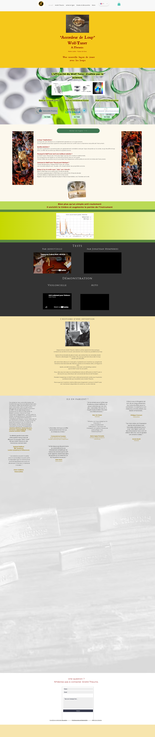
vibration (50, 142)
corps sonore (78, 142)
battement (60, 142)
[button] (119, 4)
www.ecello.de (21, 429)
